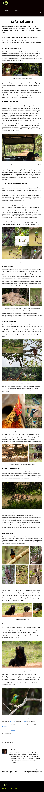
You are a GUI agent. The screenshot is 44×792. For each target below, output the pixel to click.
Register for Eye (8, 8)
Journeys (26, 8)
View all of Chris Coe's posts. (15, 762)
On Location (12, 721)
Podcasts (6, 10)
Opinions (31, 8)
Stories (20, 8)
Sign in (16, 10)
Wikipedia (4, 726)
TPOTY (11, 10)
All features (15, 8)
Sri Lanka (13, 730)
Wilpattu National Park (22, 724)
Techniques (36, 8)
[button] (12, 69)
